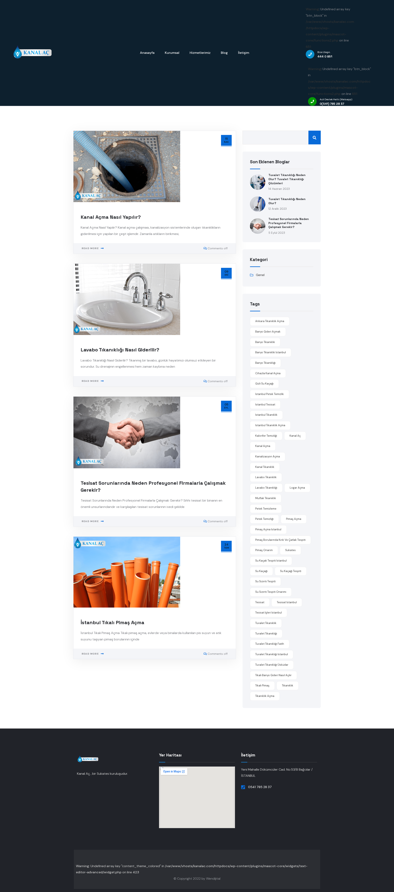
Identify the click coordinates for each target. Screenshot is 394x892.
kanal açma (262, 446)
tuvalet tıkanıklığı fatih (269, 644)
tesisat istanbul (287, 602)
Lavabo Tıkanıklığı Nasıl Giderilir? (120, 349)
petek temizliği (264, 519)
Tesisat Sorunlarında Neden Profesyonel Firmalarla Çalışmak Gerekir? (288, 223)
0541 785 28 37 (260, 787)
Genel (260, 275)
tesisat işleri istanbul (268, 612)
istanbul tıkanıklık (266, 415)
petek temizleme (265, 508)
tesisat (259, 602)
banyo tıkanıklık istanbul (270, 352)
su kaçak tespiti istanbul (271, 560)
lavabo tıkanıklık (266, 477)
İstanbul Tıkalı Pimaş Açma (112, 622)
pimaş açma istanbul (268, 529)
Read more (90, 248)
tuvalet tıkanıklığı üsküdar (271, 664)
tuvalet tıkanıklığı (266, 633)
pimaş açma (293, 519)
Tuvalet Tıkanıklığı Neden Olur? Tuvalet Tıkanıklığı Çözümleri (287, 179)
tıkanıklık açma (264, 696)
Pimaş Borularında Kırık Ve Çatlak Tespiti (280, 540)
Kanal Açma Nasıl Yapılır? (111, 217)
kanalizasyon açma (267, 456)
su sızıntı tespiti (265, 581)
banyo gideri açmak (268, 331)
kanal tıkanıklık (264, 467)
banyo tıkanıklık (265, 342)
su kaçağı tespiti (290, 571)
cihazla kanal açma (268, 373)
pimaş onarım (264, 550)
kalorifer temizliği (266, 435)
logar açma (297, 487)
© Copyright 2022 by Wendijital (197, 878)
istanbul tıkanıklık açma (270, 425)
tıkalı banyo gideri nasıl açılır (273, 675)
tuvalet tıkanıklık (265, 623)
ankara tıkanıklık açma (269, 321)
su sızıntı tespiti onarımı (270, 592)
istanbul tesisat (265, 404)
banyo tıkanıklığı (265, 363)
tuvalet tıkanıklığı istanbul (271, 654)
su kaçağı (261, 571)
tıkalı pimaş (262, 685)
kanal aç (295, 435)
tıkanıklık (287, 685)
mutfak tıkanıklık (265, 498)
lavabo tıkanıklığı (266, 487)
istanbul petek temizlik (269, 394)
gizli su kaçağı (264, 383)
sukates (290, 550)
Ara (314, 137)
